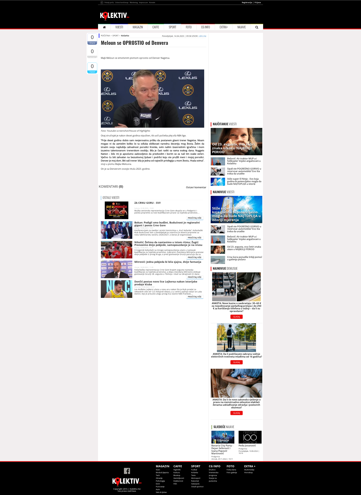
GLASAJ (236, 316)
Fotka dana (231, 469)
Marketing (134, 2)
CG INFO (205, 27)
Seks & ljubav (161, 492)
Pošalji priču (109, 2)
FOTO (189, 27)
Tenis (193, 475)
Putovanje (160, 486)
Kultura (176, 472)
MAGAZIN (138, 27)
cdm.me (202, 36)
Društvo (212, 469)
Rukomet (195, 481)
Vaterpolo (195, 483)
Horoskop (248, 472)
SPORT (172, 27)
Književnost (178, 481)
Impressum (143, 2)
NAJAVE (241, 27)
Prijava (258, 2)
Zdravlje (159, 478)
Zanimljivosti (178, 478)
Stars (158, 469)
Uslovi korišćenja (121, 2)
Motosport (195, 478)
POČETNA (105, 35)
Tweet (92, 71)
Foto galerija (232, 472)
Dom (158, 483)
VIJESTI (119, 27)
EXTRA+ (224, 27)
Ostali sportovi (197, 486)
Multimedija (249, 469)
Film (175, 483)
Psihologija (160, 481)
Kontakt (152, 2)
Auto (158, 489)
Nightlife (176, 469)
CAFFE (155, 27)
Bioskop (176, 475)
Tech (158, 475)
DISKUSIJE (225, 268)
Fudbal (194, 469)
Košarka (125, 35)
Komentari (92, 56)
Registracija (247, 2)
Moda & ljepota (162, 472)
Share (92, 43)
